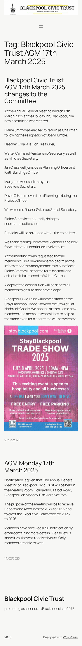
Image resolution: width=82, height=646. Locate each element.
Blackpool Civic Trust (34, 598)
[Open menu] (41, 26)
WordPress (70, 637)
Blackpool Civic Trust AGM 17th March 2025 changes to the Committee (34, 90)
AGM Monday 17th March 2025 (29, 466)
